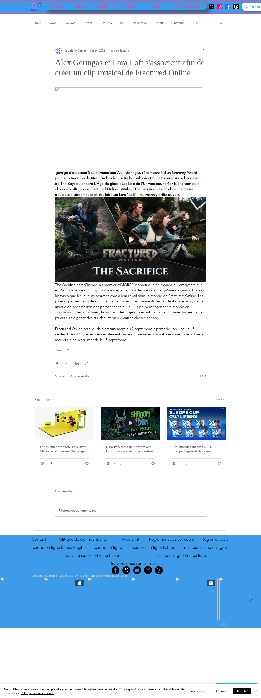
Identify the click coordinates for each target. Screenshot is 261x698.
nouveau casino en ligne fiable (92, 555)
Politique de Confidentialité (82, 539)
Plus (194, 23)
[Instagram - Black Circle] (148, 570)
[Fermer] (256, 691)
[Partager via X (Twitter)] (67, 364)
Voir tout (221, 399)
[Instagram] (219, 6)
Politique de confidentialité (37, 693)
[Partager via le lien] (87, 364)
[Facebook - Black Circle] (115, 570)
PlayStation (140, 23)
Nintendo (177, 23)
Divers (87, 23)
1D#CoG (106, 23)
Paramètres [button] (197, 691)
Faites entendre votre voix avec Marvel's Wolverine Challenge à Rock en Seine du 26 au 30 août (63, 449)
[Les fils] (236, 6)
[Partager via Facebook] (57, 364)
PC (122, 23)
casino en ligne (108, 547)
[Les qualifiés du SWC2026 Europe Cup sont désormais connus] (196, 423)
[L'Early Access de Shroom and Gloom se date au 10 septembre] (130, 423)
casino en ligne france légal (57, 547)
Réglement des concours (171, 539)
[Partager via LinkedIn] (77, 364)
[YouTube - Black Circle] (137, 570)
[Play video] (130, 239)
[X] (211, 6)
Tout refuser (219, 691)
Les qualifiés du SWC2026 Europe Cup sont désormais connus (192, 449)
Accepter (242, 691)
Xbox (159, 23)
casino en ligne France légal (182, 555)
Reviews (69, 23)
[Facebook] (227, 6)
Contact (39, 539)
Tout (38, 23)
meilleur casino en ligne (205, 547)
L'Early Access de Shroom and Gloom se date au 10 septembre (129, 449)
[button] (221, 22)
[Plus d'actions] (203, 50)
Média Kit (130, 539)
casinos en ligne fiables (154, 547)
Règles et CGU (215, 539)
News (52, 23)
